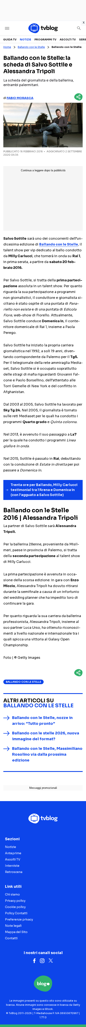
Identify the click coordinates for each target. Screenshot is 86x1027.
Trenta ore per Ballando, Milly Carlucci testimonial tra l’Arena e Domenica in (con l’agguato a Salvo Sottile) (44, 490)
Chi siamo (12, 894)
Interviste (12, 866)
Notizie (25, 39)
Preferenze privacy (19, 919)
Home (7, 47)
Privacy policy (15, 901)
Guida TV (9, 39)
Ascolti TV (68, 39)
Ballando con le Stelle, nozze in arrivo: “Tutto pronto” (42, 720)
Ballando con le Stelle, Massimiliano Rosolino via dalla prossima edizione (47, 754)
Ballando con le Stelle (31, 47)
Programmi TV (45, 39)
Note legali (13, 926)
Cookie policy (15, 907)
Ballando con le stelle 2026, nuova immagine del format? (45, 736)
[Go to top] (77, 1013)
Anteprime (13, 853)
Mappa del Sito (16, 932)
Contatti (11, 938)
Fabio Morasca (20, 98)
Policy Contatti (16, 913)
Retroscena (13, 872)
